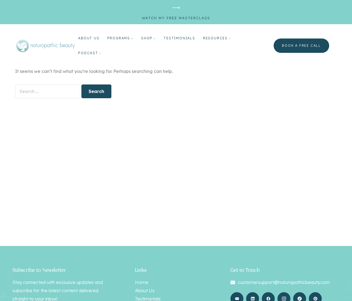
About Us (88, 38)
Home (141, 282)
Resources (215, 38)
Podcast (88, 53)
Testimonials (179, 38)
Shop (147, 38)
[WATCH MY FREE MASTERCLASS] (176, 8)
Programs (118, 38)
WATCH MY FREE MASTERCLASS (176, 18)
